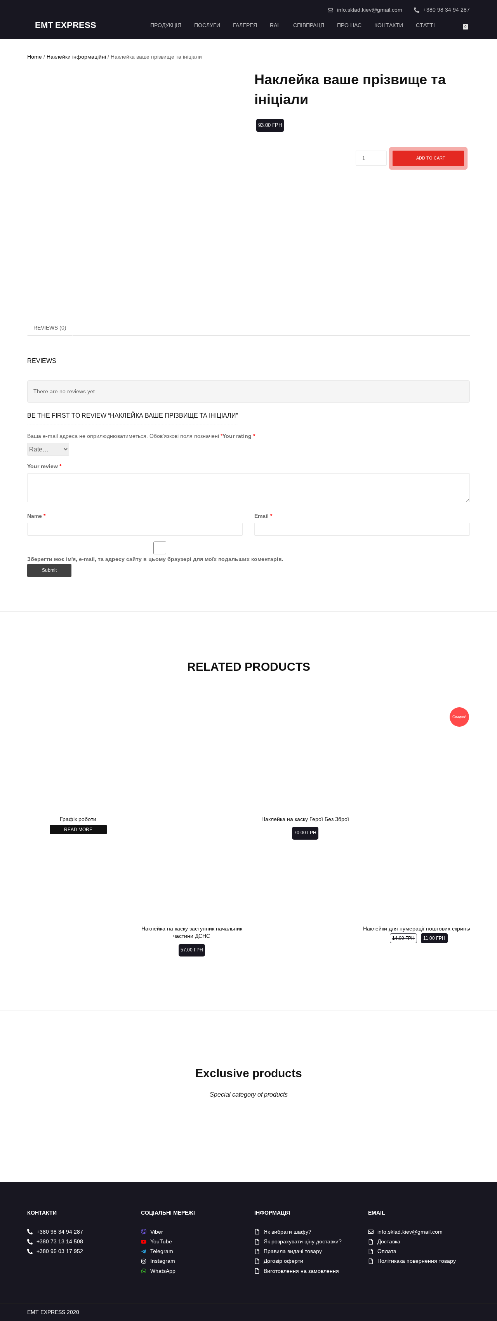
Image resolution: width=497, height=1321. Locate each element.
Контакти (388, 25)
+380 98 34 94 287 (446, 10)
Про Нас (349, 25)
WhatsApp (163, 1271)
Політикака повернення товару (416, 1261)
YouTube (161, 1241)
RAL (275, 25)
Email (263, 516)
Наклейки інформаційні (76, 57)
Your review (44, 466)
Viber (156, 1232)
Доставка (388, 1241)
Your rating (238, 436)
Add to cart (430, 158)
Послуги (207, 25)
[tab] (50, 327)
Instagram (162, 1261)
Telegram (161, 1251)
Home (34, 57)
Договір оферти (283, 1261)
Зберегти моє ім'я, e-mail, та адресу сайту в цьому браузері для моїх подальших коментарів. (155, 559)
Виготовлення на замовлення (301, 1271)
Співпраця (308, 25)
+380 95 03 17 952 (59, 1251)
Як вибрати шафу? (287, 1232)
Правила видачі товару (293, 1251)
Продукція (165, 25)
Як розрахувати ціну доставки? (303, 1241)
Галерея (245, 25)
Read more (78, 829)
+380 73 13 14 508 (59, 1241)
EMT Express (65, 25)
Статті (425, 25)
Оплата (386, 1251)
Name (36, 516)
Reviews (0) (49, 328)
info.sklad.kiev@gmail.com (369, 10)
